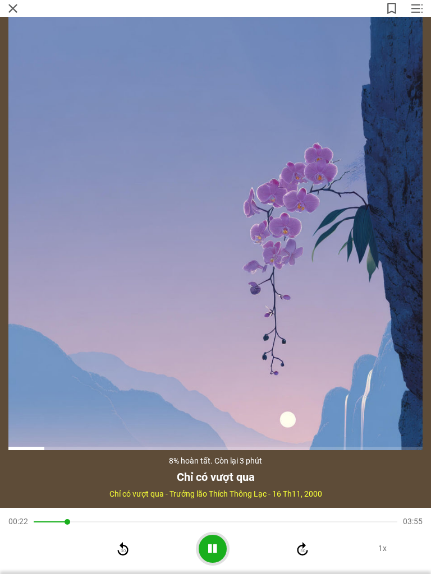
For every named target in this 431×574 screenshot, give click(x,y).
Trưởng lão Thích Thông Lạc (218, 493)
